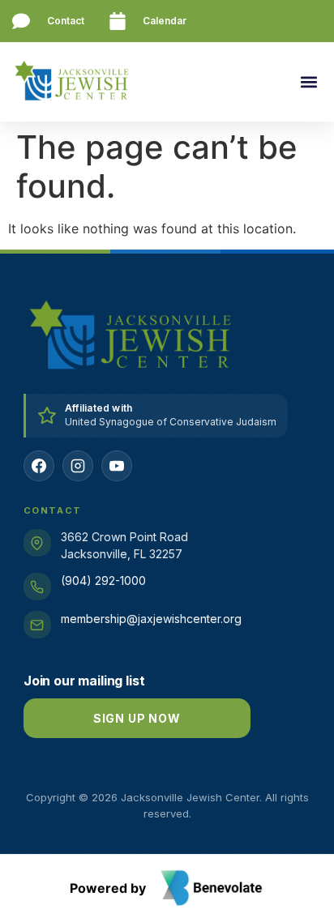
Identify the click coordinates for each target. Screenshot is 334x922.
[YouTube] (116, 465)
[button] (308, 82)
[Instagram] (77, 465)
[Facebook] (39, 465)
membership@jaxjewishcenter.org (151, 618)
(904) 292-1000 (103, 580)
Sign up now (137, 718)
